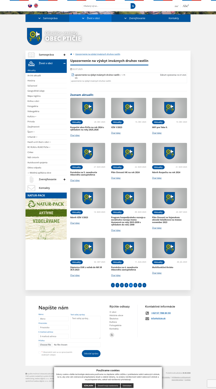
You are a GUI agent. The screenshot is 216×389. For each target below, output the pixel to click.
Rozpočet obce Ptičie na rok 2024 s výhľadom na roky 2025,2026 (87, 128)
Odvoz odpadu (34, 167)
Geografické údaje (36, 90)
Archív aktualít (34, 75)
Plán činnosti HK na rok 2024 (125, 172)
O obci (113, 312)
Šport (30, 131)
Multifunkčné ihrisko (162, 267)
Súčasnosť (32, 85)
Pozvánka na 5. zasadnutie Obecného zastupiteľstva (83, 173)
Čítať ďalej (75, 135)
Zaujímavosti (34, 126)
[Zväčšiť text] (185, 5)
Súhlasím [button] (88, 386)
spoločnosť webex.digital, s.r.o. (37, 381)
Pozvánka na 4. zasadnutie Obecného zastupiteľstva (124, 268)
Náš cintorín (33, 157)
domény (53, 378)
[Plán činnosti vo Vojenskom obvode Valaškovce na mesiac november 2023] (169, 198)
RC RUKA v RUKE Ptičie (38, 147)
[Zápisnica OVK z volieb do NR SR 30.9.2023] (87, 248)
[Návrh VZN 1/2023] (87, 198)
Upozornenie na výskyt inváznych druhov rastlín (97, 54)
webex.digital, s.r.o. (42, 378)
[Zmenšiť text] (177, 6)
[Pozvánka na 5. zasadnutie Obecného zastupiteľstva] (87, 153)
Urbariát (32, 137)
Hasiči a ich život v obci (38, 142)
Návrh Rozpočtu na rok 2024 (166, 172)
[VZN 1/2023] (128, 108)
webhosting (30, 378)
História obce (116, 315)
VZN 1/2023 (116, 127)
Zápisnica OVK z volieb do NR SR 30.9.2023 (86, 268)
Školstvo (114, 319)
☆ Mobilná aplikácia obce (39, 172)
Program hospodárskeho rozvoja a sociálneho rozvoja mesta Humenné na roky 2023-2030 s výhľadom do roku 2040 (128, 221)
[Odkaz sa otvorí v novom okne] (112, 335)
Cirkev (30, 152)
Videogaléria (33, 111)
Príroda (31, 121)
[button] (47, 18)
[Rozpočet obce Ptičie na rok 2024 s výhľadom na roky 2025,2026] (87, 108)
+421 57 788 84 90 (161, 313)
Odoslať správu (91, 353)
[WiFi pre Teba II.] (169, 108)
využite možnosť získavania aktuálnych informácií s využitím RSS (51, 374)
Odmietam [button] (127, 386)
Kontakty (174, 18)
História (31, 80)
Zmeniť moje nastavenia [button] (108, 386)
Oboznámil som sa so (57, 353)
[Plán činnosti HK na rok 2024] (128, 153)
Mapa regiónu (34, 96)
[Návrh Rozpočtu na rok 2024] (169, 153)
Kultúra (31, 116)
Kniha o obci (33, 101)
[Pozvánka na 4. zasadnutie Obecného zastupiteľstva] (128, 248)
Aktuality (32, 70)
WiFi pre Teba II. (160, 127)
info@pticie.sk (158, 318)
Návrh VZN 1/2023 (79, 217)
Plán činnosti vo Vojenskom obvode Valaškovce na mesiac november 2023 (167, 220)
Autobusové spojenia (37, 162)
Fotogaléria (33, 106)
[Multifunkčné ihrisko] (169, 248)
